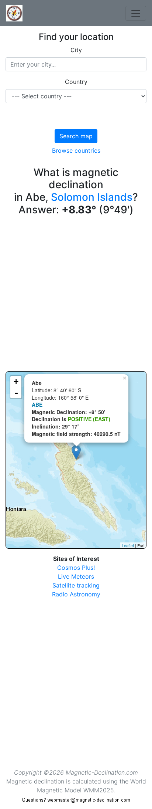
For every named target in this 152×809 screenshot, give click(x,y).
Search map (76, 136)
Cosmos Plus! (76, 567)
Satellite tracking (76, 585)
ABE (37, 404)
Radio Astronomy (76, 594)
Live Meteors (76, 576)
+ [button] (16, 381)
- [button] (16, 392)
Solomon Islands (91, 197)
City (76, 50)
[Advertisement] (76, 295)
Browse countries (76, 150)
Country (76, 81)
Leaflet (128, 545)
